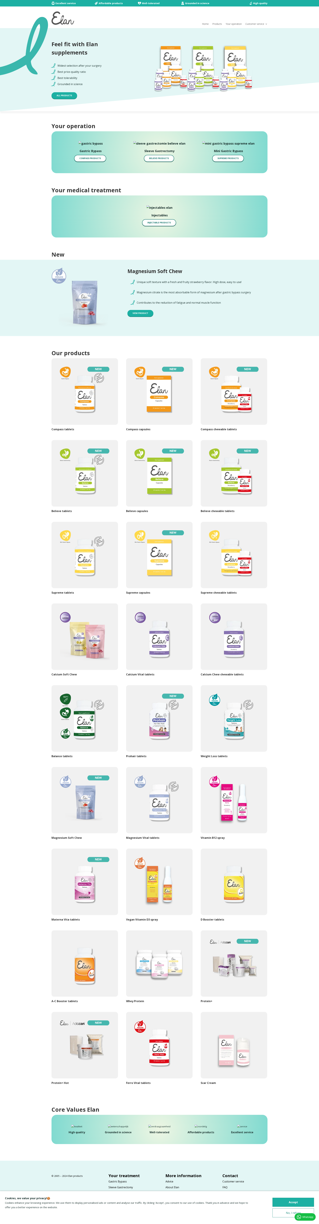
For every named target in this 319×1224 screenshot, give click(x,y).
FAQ (224, 1187)
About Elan (172, 1187)
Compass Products (90, 158)
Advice (169, 1181)
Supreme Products (228, 158)
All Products (64, 95)
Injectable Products (159, 222)
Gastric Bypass (117, 1181)
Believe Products (159, 158)
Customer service (254, 24)
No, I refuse (293, 1213)
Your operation (234, 24)
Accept (293, 1202)
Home (205, 24)
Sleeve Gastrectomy (120, 1187)
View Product (140, 313)
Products (217, 24)
